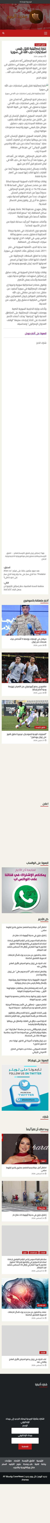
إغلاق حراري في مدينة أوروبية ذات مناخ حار (29, 935)
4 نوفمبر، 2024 (39, 56)
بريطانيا (37, 556)
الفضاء (43, 1252)
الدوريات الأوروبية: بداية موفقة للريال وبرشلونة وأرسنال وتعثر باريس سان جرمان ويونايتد (27, 981)
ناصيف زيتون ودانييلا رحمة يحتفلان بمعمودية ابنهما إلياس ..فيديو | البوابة (25, 998)
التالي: (24, 586)
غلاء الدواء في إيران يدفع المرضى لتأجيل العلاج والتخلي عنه (27, 965)
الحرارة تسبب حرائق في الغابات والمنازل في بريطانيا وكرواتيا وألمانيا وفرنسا (26, 1023)
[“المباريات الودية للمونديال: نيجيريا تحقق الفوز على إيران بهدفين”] (25, 715)
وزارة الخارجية (14, 556)
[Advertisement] (25, 448)
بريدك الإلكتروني (25, 1435)
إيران (32, 553)
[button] (45, 33)
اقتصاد (43, 1352)
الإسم (25, 1425)
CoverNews (18, 1476)
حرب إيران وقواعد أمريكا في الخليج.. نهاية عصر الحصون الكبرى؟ (27, 1042)
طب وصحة (41, 1305)
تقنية (37, 1464)
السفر (4, 1464)
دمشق (32, 556)
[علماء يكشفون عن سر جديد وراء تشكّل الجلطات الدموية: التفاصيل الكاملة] (25, 1293)
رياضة (43, 1464)
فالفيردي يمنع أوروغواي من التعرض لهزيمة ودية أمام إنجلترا (27, 687)
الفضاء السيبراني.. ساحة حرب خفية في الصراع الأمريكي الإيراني (28, 1050)
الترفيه (12, 1464)
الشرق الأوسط (40, 44)
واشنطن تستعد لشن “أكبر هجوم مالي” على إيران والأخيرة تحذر (27, 973)
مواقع (22, 556)
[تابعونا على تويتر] (25, 890)
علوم (25, 1252)
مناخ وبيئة (41, 1208)
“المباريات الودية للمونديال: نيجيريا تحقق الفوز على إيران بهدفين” (26, 735)
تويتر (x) (22, 1)
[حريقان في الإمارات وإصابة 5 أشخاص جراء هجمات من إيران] (25, 620)
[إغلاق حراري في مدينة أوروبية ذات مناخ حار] (25, 1196)
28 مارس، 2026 (38, 645)
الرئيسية (40, 1461)
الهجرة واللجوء (19, 1467)
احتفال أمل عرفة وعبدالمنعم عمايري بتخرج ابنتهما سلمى (26, 929)
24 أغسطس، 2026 (38, 1173)
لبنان (27, 556)
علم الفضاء (33, 1252)
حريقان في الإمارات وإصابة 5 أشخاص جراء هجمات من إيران (28, 640)
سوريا (43, 1161)
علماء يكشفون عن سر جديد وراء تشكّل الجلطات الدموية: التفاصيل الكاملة (27, 957)
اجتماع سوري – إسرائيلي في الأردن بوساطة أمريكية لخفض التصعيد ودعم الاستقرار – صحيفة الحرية (26, 1006)
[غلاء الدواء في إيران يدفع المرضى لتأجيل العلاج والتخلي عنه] (25, 1340)
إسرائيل (37, 553)
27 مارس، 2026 (38, 740)
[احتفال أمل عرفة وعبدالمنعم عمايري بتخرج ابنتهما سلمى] (25, 1149)
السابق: (25, 572)
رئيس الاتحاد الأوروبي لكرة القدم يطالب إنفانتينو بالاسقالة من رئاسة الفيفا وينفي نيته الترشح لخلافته (25, 1014)
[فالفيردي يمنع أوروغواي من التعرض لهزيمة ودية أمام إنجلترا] (25, 668)
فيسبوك (28, 1)
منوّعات (35, 1161)
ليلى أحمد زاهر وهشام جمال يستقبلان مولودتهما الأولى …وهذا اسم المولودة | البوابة (26, 990)
